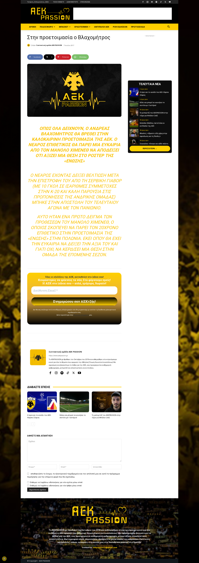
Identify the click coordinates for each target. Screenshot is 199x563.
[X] (165, 2)
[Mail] (152, 2)
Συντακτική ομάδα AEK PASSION (49, 45)
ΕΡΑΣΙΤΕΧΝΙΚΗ (81, 26)
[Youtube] (170, 2)
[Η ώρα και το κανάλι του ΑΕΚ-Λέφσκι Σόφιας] (42, 401)
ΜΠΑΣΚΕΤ (63, 26)
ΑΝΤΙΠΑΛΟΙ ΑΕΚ (101, 26)
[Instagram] (147, 2)
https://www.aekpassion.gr (58, 356)
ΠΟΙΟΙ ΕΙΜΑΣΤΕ (58, 2)
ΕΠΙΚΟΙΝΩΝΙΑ (85, 2)
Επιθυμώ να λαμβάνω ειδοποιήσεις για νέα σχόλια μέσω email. (56, 482)
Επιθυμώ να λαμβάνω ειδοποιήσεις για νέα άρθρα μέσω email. (56, 485)
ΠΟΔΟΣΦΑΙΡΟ (46, 26)
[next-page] (33, 424)
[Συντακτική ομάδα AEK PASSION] (29, 45)
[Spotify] (156, 2)
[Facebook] (143, 2)
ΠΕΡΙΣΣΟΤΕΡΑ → (150, 148)
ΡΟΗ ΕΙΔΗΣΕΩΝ (120, 26)
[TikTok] (161, 2)
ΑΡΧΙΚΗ (32, 26)
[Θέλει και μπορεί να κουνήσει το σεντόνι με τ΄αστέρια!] (74, 401)
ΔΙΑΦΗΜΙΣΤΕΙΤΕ (72, 2)
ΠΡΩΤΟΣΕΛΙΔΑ (138, 26)
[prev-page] (29, 424)
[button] (168, 27)
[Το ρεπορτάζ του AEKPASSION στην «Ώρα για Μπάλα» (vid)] (106, 401)
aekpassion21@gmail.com (105, 547)
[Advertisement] (122, 14)
